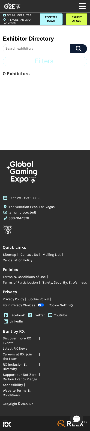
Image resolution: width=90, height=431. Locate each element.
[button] (51, 19)
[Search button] (78, 48)
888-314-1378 (19, 218)
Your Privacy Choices (19, 305)
